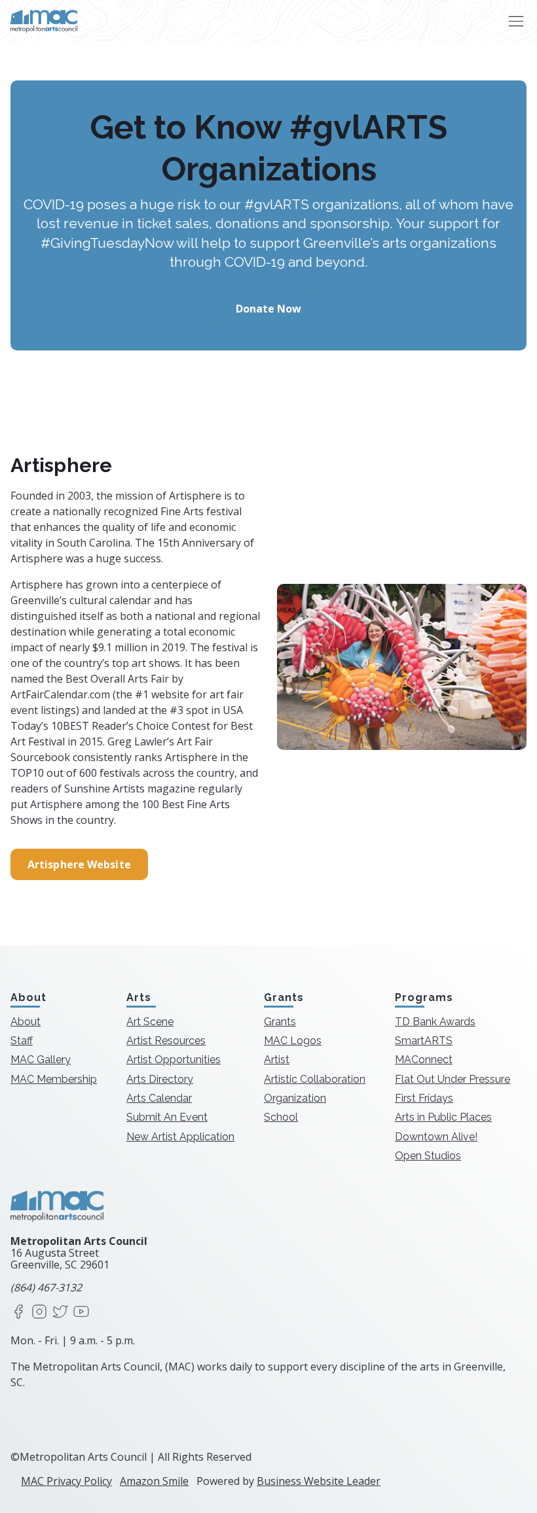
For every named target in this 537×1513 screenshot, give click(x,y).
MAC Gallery (40, 1059)
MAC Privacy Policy (66, 1481)
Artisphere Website (79, 864)
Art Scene (150, 1021)
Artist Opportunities (173, 1059)
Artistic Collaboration (314, 1079)
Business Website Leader (318, 1481)
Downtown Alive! (436, 1136)
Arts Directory (159, 1079)
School (281, 1117)
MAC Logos (293, 1040)
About (25, 1021)
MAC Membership (53, 1079)
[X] (60, 1312)
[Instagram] (39, 1312)
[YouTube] (81, 1312)
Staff (21, 1040)
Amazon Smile (154, 1481)
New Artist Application (180, 1136)
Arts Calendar (159, 1098)
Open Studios (428, 1155)
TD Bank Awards (435, 1021)
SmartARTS (424, 1040)
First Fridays (424, 1098)
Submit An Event (167, 1117)
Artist (276, 1059)
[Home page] (43, 21)
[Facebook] (18, 1312)
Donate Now (269, 308)
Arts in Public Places (443, 1117)
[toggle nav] (516, 21)
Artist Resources (166, 1040)
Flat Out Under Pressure (452, 1079)
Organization (295, 1098)
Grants (280, 1021)
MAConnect (424, 1059)
